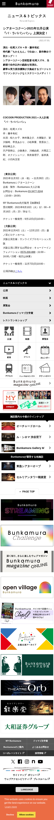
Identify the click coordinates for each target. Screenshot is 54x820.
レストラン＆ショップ (15, 320)
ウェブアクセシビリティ (17, 779)
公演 (5, 290)
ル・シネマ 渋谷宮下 (29, 437)
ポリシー (33, 775)
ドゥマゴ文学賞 (40, 741)
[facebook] (20, 761)
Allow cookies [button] (26, 814)
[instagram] (27, 761)
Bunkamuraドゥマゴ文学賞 (18, 313)
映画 (5, 298)
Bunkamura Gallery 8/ (30, 448)
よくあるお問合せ (40, 747)
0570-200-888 (27, 252)
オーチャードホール (28, 426)
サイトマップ (19, 775)
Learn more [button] (11, 807)
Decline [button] (10, 814)
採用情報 (39, 753)
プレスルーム (40, 779)
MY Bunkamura (13, 741)
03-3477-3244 (35, 191)
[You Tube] (40, 761)
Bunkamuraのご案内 (13, 747)
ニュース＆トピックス (15, 283)
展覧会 (6, 305)
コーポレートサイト (12, 753)
